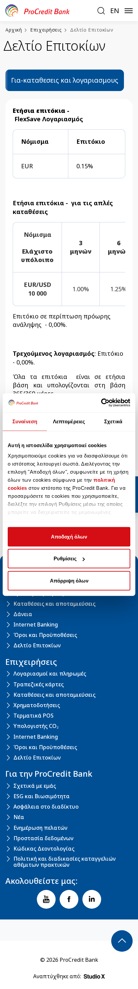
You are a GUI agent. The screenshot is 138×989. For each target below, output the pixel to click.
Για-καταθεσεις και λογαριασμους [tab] (64, 80)
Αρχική (13, 29)
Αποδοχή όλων (69, 536)
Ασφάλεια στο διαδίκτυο (46, 807)
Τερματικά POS (33, 716)
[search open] (101, 10)
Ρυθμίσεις (65, 558)
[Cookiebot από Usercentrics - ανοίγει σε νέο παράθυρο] (101, 402)
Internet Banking (35, 625)
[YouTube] (46, 899)
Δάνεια (22, 614)
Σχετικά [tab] (113, 421)
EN (114, 11)
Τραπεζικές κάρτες (38, 685)
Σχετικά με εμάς (34, 786)
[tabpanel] (69, 280)
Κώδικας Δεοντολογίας (43, 849)
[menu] (129, 11)
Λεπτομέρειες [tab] (69, 421)
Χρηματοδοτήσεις (36, 705)
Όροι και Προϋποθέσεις (45, 635)
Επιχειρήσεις (46, 29)
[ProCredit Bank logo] (48, 10)
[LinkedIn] (91, 899)
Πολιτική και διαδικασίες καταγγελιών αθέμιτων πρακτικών (64, 862)
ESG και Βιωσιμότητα (41, 796)
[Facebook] (69, 899)
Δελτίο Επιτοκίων (91, 30)
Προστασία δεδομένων (43, 838)
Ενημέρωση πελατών (40, 828)
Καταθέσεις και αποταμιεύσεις (54, 604)
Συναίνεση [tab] (24, 421)
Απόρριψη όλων (69, 580)
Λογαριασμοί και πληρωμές (49, 674)
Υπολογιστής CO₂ (36, 726)
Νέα (18, 817)
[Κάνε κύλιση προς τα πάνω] (122, 941)
